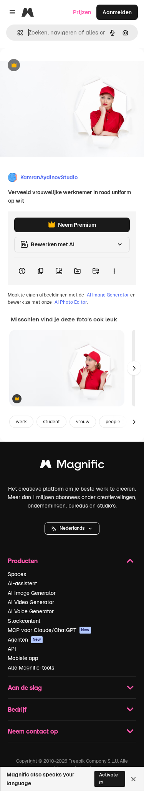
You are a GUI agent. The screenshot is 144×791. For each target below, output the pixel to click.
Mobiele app (23, 658)
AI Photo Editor (71, 302)
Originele (50, 65)
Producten (23, 561)
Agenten (24, 639)
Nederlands (72, 528)
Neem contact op (33, 731)
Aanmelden (117, 12)
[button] (72, 528)
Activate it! (108, 778)
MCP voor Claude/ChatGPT (48, 630)
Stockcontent (24, 620)
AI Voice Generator (31, 611)
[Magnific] (72, 466)
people (113, 422)
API (12, 648)
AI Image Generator (108, 295)
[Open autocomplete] (17, 33)
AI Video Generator (31, 602)
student (51, 422)
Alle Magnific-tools (31, 667)
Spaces (17, 574)
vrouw (82, 422)
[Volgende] (134, 368)
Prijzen (82, 12)
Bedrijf (17, 709)
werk (21, 422)
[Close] (133, 779)
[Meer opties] (114, 271)
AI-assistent (22, 583)
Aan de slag (25, 687)
